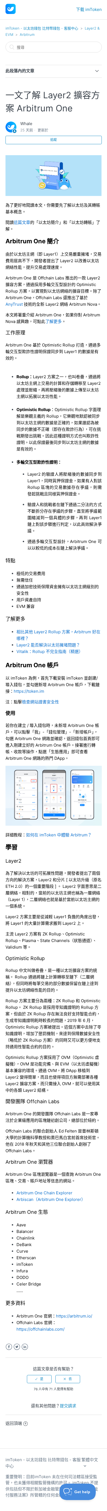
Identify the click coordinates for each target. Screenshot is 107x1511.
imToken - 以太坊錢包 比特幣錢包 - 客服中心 (41, 28)
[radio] (39, 1379)
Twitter (16, 1347)
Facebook (8, 1347)
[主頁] (10, 12)
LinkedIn (24, 1347)
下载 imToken (89, 9)
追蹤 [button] (53, 140)
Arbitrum (27, 34)
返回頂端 (13, 1423)
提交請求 (68, 1405)
